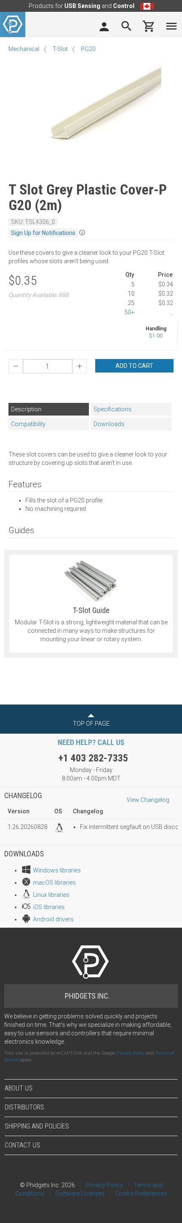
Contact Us (22, 1145)
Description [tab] (26, 409)
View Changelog (148, 799)
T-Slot (60, 49)
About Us (19, 1088)
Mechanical (23, 49)
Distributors (24, 1107)
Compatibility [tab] (28, 424)
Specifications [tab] (113, 409)
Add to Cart (134, 365)
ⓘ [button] (82, 232)
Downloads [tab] (109, 424)
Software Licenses (80, 1193)
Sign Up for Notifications (43, 232)
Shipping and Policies (37, 1126)
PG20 (88, 49)
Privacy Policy (131, 1053)
